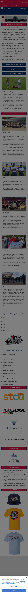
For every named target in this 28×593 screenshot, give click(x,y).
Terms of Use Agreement (10, 583)
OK (14, 590)
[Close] (26, 577)
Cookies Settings (14, 586)
